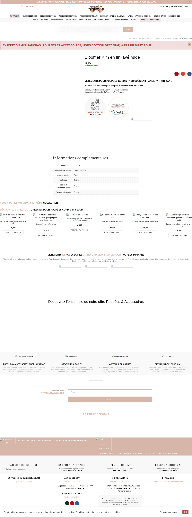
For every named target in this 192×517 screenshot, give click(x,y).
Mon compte (112, 486)
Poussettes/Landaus (89, 16)
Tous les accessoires (150, 20)
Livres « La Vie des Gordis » (139, 16)
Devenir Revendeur (124, 488)
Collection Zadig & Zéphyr (162, 39)
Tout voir (14, 16)
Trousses (134, 20)
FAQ (91, 486)
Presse (82, 486)
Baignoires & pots (101, 20)
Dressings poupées (48, 16)
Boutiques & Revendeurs (76, 488)
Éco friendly (174, 16)
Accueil (131, 39)
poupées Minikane (133, 255)
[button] (176, 74)
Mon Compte (176, 6)
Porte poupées (57, 20)
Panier (188, 6)
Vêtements (55, 255)
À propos (62, 486)
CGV (110, 488)
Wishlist (164, 6)
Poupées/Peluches (30, 16)
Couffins (44, 20)
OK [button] (185, 512)
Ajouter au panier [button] (12, 232)
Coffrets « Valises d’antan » (112, 16)
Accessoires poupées (68, 16)
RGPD (137, 488)
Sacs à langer (85, 20)
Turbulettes (71, 20)
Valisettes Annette (120, 20)
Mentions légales (124, 491)
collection (50, 203)
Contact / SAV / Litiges (130, 486)
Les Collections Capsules (143, 39)
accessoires (74, 255)
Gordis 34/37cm (80, 170)
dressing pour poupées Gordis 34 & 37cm (57, 210)
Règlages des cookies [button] (170, 512)
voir (128, 29)
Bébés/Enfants (160, 16)
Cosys (35, 20)
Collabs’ (72, 486)
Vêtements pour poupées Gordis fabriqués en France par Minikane (128, 81)
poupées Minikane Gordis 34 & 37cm (127, 86)
